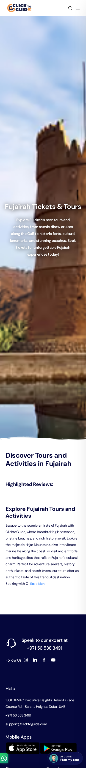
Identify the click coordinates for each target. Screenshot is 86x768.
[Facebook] (44, 660)
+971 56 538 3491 (18, 715)
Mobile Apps (19, 737)
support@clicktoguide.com (26, 724)
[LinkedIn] (34, 660)
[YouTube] (53, 660)
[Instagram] (25, 660)
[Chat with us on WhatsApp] (4, 758)
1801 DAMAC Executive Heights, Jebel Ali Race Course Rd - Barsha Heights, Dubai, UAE (40, 703)
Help (10, 688)
